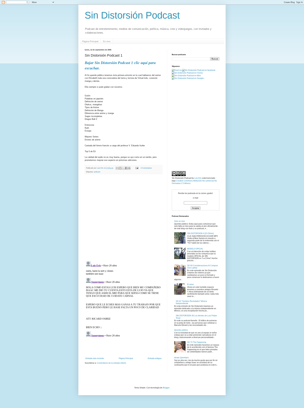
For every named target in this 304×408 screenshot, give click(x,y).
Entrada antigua (155, 358)
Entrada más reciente (95, 358)
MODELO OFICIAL (195, 249)
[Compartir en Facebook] (126, 168)
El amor (190, 284)
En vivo (106, 41)
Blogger (166, 388)
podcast (97, 172)
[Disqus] (123, 217)
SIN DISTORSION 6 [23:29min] (200, 233)
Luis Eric (198, 178)
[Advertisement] (123, 348)
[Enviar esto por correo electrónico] (117, 168)
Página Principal (90, 41)
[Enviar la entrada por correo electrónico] (137, 168)
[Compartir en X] (123, 168)
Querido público (181, 330)
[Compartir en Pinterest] (129, 168)
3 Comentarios (146, 168)
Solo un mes (179, 221)
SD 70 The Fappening (196, 342)
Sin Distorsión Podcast (132, 15)
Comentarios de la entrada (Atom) (111, 363)
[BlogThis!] (120, 168)
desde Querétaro (181, 358)
